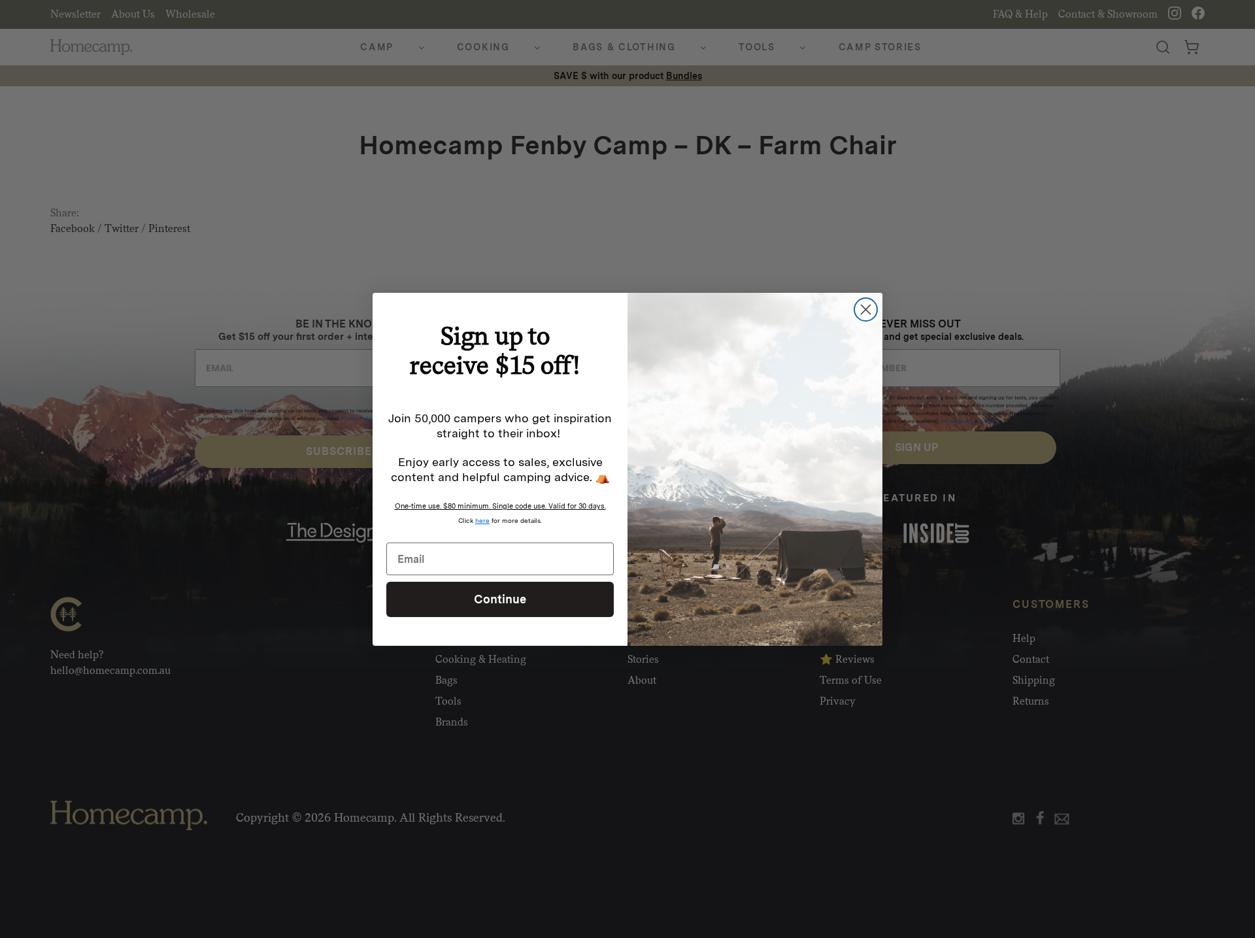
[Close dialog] (865, 309)
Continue (500, 599)
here (482, 520)
